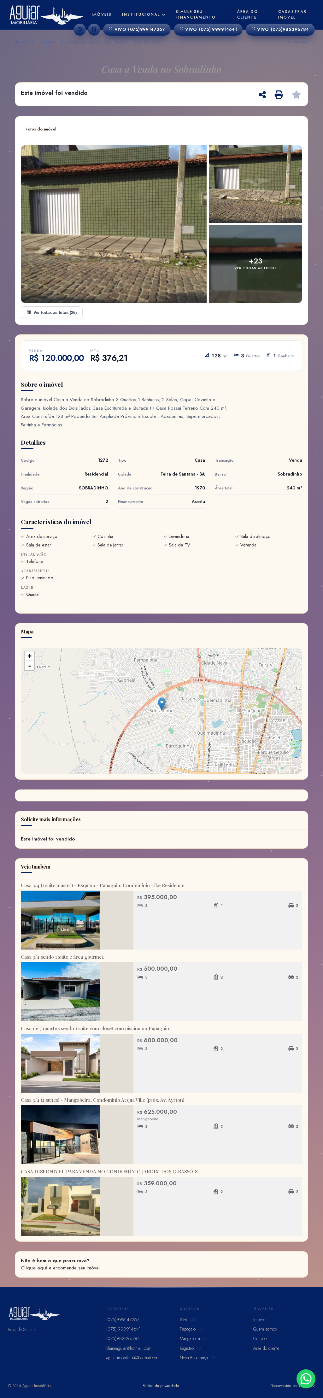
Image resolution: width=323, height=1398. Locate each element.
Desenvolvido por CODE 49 (292, 1385)
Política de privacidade (161, 1385)
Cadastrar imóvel (292, 14)
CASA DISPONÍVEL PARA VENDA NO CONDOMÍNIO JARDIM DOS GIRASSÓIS (110, 1171)
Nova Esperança (197, 1358)
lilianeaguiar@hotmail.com (128, 1348)
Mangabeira (193, 1338)
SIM (187, 1319)
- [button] (29, 665)
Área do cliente (247, 14)
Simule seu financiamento (196, 14)
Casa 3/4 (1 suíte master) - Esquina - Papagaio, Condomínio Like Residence (102, 885)
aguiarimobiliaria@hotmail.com (133, 1358)
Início (26, 42)
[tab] (41, 129)
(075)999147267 (140, 29)
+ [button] (29, 656)
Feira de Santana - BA (85, 42)
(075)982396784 (283, 29)
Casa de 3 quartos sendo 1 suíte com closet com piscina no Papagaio (95, 1028)
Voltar (300, 42)
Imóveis (102, 14)
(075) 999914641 (211, 29)
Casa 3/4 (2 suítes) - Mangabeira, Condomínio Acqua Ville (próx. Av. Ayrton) (102, 1100)
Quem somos (265, 1329)
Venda (48, 42)
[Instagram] (80, 30)
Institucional (141, 14)
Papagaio (191, 1329)
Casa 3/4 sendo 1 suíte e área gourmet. (62, 957)
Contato (260, 1338)
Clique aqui (34, 1267)
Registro (190, 1348)
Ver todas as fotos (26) (55, 312)
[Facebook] (94, 30)
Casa (121, 42)
